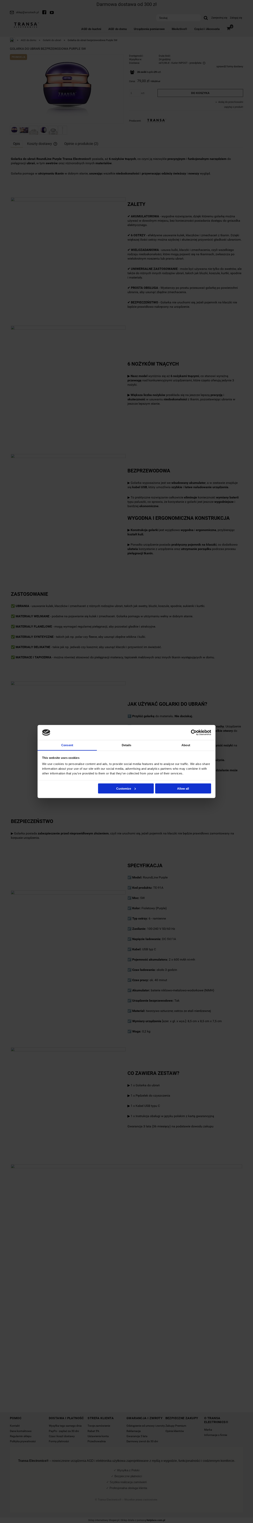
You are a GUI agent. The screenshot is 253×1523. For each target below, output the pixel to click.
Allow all (183, 788)
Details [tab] (126, 745)
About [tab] (185, 745)
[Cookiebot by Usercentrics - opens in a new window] (194, 733)
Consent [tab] (67, 745)
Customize (123, 788)
